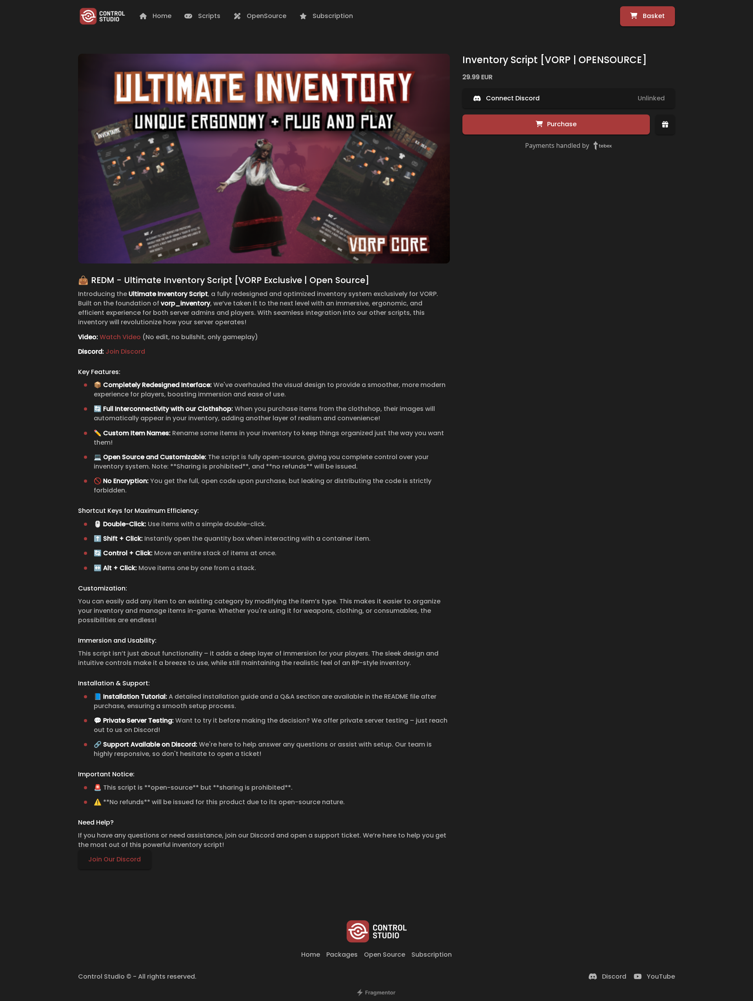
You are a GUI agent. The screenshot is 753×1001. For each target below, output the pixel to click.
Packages (342, 954)
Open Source (384, 954)
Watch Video (120, 337)
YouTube (661, 976)
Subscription (431, 954)
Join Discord (125, 351)
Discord (614, 976)
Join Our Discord (114, 859)
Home (310, 954)
